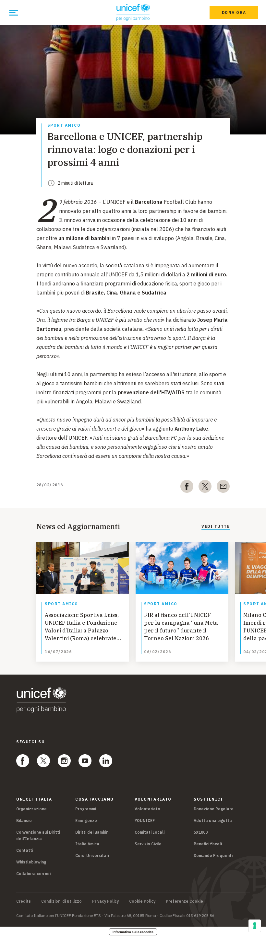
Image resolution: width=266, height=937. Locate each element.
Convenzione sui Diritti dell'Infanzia (38, 835)
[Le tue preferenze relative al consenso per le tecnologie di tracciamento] (254, 926)
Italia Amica (87, 843)
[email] (223, 487)
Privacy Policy (105, 901)
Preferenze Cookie (184, 901)
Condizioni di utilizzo (61, 901)
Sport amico (64, 125)
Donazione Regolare (214, 808)
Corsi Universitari (92, 855)
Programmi (85, 808)
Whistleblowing (31, 862)
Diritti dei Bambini (92, 832)
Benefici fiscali (208, 843)
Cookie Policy (142, 901)
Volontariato (147, 808)
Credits (23, 901)
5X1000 (201, 832)
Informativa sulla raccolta (133, 932)
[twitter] (205, 487)
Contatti (24, 850)
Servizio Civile (148, 843)
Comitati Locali (149, 832)
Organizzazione (31, 808)
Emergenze (86, 820)
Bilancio (24, 820)
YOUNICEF (145, 820)
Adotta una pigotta (213, 820)
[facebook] (186, 487)
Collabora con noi (33, 873)
